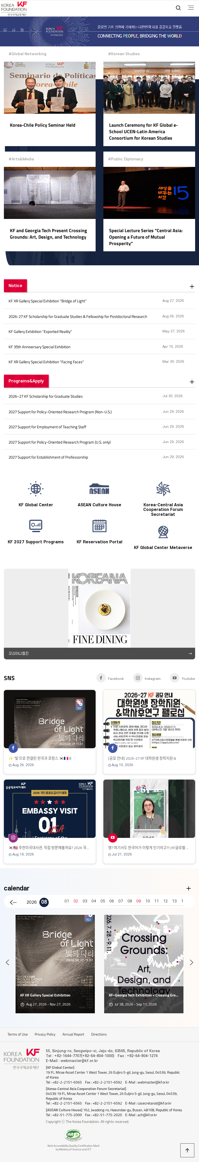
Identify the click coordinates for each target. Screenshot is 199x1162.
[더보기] (192, 287)
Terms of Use (18, 1034)
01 (67, 901)
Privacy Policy (45, 1034)
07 (120, 901)
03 (85, 901)
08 (44, 902)
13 (174, 901)
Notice (15, 285)
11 (156, 901)
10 (147, 901)
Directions (99, 1034)
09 (138, 901)
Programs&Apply (26, 381)
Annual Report (73, 1034)
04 (93, 901)
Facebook (116, 679)
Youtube (188, 679)
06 (111, 901)
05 (103, 901)
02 (76, 901)
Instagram (153, 679)
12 (165, 901)
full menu (191, 8)
